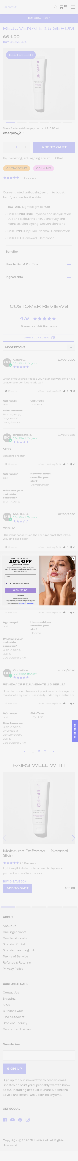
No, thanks (20, 595)
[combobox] (8, 583)
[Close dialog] (73, 558)
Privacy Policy (21, 603)
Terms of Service (30, 603)
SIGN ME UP (20, 590)
